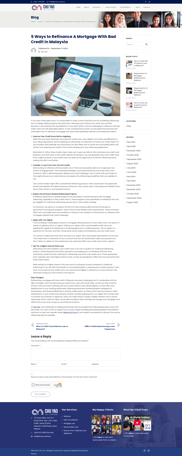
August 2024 (132, 164)
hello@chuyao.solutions (57, 2)
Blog (138, 7)
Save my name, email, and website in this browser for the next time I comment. (64, 377)
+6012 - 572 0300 (38, 2)
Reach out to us (70, 312)
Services (96, 7)
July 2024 (131, 168)
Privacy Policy (57, 450)
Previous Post (52, 326)
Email (64, 364)
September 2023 (134, 198)
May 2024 (131, 176)
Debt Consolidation (71, 420)
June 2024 (131, 172)
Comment (36, 346)
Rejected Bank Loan (71, 427)
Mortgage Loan (69, 423)
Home (78, 7)
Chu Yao (44, 52)
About (86, 7)
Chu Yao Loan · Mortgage (44, 450)
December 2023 (133, 185)
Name (34, 364)
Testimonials (125, 7)
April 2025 (131, 146)
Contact (146, 7)
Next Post (100, 326)
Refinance (67, 416)
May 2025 (131, 142)
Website (95, 364)
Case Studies (111, 7)
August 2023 (132, 202)
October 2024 (133, 155)
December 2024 (133, 151)
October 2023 (133, 194)
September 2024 (134, 159)
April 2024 (131, 181)
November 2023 (133, 189)
